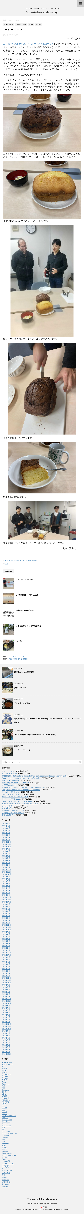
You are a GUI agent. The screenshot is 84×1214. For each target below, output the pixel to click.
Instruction (6, 1100)
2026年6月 (6, 828)
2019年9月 (6, 1006)
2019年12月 (6, 999)
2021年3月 (6, 971)
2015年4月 (6, 1052)
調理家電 (35, 560)
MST (3, 1129)
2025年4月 (6, 860)
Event (23, 560)
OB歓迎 (19, 641)
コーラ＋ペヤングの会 (24, 579)
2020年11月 (6, 980)
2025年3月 (6, 863)
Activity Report (10, 560)
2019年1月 (6, 1022)
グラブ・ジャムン (21, 688)
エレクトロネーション (17, 656)
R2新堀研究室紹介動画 (25, 610)
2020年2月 (6, 994)
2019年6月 (6, 1012)
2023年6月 (6, 911)
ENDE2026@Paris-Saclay (12, 794)
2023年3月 (6, 918)
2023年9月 (6, 904)
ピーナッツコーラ (9, 806)
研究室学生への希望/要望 (24, 672)
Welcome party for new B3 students (15, 783)
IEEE (4, 1094)
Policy (4, 1141)
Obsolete (5, 1135)
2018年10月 (6, 1029)
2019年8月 (6, 1008)
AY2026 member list (9, 785)
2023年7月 (6, 909)
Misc (3, 1128)
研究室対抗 (6, 1182)
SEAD (4, 1147)
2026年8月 (6, 823)
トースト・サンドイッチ (11, 792)
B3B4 (4, 1070)
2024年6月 (6, 883)
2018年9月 (6, 1031)
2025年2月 (6, 865)
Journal (4, 1108)
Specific (5, 1149)
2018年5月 (6, 1036)
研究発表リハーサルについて (13, 810)
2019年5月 (6, 1015)
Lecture (4, 1114)
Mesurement (6, 1126)
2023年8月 (6, 906)
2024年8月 (6, 879)
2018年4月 (6, 1038)
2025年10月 (6, 847)
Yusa (4, 1159)
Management (7, 1120)
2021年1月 (6, 976)
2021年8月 (6, 959)
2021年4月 (6, 969)
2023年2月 (6, 920)
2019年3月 (6, 1019)
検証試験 (5, 1180)
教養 (3, 1175)
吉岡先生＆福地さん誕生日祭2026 (15, 797)
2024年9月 (6, 876)
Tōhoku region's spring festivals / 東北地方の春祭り (35, 734)
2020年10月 (6, 983)
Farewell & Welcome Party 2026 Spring (17, 801)
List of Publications (9, 1116)
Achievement (7, 1062)
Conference (6, 1074)
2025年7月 (6, 853)
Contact (5, 1076)
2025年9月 (6, 849)
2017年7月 (6, 1040)
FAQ (3, 1086)
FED (3, 1088)
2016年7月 (6, 1047)
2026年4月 (6, 833)
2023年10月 (6, 902)
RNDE (4, 1145)
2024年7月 (6, 881)
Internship (5, 1102)
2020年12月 (6, 978)
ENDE (4, 1080)
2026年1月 (6, 840)
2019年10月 (6, 1003)
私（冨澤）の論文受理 (14, 44)
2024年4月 (6, 888)
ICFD (4, 1092)
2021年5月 (6, 966)
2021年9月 (6, 957)
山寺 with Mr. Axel (8, 815)
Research (5, 1143)
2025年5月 (6, 858)
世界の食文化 (7, 1170)
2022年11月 (6, 927)
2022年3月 (6, 946)
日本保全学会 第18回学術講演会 (28, 626)
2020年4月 (6, 989)
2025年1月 (6, 867)
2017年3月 (6, 1042)
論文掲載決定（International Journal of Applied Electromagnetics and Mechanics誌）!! (35, 776)
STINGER (65, 1209)
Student (28, 560)
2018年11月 (6, 1026)
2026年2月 (6, 837)
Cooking (18, 560)
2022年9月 (6, 932)
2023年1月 (6, 923)
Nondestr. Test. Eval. (10, 1133)
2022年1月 (6, 950)
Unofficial (5, 1157)
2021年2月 (6, 973)
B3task (4, 1072)
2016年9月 (6, 1045)
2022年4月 (6, 943)
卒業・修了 (6, 1173)
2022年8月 (6, 934)
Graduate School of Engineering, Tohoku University (42, 1204)
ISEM (4, 1104)
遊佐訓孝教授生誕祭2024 (18, 659)
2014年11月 (6, 1054)
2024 (6, 564)
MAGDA (5, 1118)
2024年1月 (6, 895)
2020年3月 (6, 992)
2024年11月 (6, 872)
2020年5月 (6, 987)
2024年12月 (6, 870)
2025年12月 (6, 842)
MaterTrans (6, 1122)
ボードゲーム (7, 1168)
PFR (3, 1139)
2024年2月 (6, 893)
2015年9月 (6, 1049)
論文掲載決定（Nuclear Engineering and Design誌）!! (23, 787)
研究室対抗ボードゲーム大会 (27, 595)
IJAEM (4, 1096)
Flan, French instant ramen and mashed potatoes (21, 790)
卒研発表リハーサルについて (13, 813)
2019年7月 (6, 1010)
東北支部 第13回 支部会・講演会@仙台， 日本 (20, 804)
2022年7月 (6, 936)
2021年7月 (6, 962)
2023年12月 (6, 897)
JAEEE (4, 1106)
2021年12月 (6, 953)
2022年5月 (6, 941)
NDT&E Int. (6, 1131)
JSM (3, 1110)
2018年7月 (6, 1033)
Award (4, 1068)
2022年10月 (6, 930)
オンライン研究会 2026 (11, 799)
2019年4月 (6, 1017)
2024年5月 (6, 886)
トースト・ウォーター (23, 750)
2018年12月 (6, 1024)
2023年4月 (6, 916)
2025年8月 (6, 851)
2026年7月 (6, 826)
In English (5, 1098)
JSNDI (4, 1112)
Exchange (6, 1084)
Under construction (9, 1155)
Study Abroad (7, 1153)
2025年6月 (6, 856)
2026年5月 (6, 830)
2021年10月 (6, 955)
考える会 (5, 1184)
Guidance (5, 1090)
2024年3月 (6, 890)
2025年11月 (6, 844)
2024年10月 (6, 874)
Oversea (5, 1137)
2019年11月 (6, 1001)
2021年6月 (6, 964)
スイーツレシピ (8, 1164)
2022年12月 (6, 925)
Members (5, 1124)
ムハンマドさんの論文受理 (40, 44)
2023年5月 (6, 913)
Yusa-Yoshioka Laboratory (42, 12)
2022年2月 (6, 948)
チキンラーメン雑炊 (22, 703)
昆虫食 (4, 1177)
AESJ (4, 1066)
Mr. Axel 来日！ (7, 808)
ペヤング (5, 1166)
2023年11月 (6, 900)
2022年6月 (6, 939)
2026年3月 (6, 835)
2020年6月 (6, 985)
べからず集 (6, 1161)
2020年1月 (6, 996)
